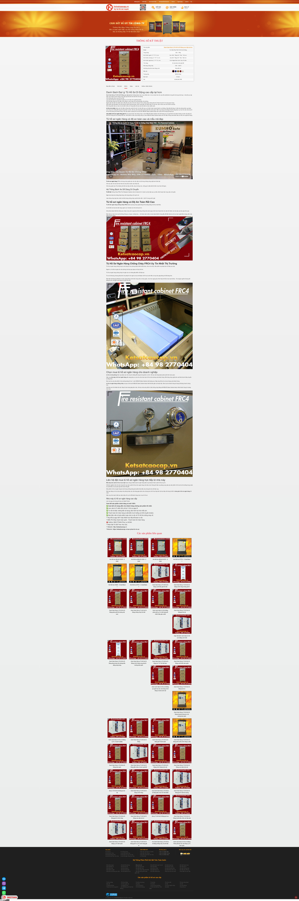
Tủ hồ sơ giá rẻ (139, 885)
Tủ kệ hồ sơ (183, 887)
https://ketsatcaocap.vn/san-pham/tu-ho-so (126, 529)
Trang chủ (137, 1)
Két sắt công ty (124, 868)
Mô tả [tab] (125, 86)
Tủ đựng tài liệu (110, 885)
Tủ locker (152, 884)
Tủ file (166, 884)
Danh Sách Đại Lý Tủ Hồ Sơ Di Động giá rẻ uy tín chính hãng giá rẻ (138, 843)
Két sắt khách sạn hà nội (156, 865)
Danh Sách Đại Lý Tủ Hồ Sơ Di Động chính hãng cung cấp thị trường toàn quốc (139, 663)
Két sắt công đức (125, 869)
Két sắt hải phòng (125, 865)
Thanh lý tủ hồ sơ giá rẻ (112, 887)
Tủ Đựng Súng (124, 851)
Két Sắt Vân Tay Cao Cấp (127, 854)
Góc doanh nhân (152, 1)
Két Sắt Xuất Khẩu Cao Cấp (147, 854)
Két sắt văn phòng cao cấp (113, 871)
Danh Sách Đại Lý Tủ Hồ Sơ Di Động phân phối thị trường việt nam (117, 612)
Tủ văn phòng (183, 885)
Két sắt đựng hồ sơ (125, 871)
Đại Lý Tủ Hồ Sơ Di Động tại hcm (160, 816)
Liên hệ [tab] (137, 86)
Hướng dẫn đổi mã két (164, 1)
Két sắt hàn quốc (169, 866)
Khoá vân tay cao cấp (170, 871)
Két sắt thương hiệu (170, 868)
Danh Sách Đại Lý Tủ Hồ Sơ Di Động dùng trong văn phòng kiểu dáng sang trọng (117, 663)
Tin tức (173, 1)
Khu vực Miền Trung (165, 853)
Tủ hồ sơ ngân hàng (170, 885)
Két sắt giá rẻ (183, 866)
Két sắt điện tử (110, 866)
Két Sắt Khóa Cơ (154, 869)
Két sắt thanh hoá (184, 865)
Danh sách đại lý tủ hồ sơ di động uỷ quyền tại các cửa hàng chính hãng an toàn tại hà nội (160, 688)
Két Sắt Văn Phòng (145, 853)
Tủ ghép (138, 884)
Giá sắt (108, 884)
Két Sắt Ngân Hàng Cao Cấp (127, 856)
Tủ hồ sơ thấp (124, 882)
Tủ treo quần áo (125, 884)
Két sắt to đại (109, 868)
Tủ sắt (181, 884)
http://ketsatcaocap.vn (120, 527)
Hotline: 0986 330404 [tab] (147, 86)
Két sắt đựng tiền (140, 866)
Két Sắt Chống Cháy (111, 854)
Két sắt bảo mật (140, 868)
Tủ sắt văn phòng (140, 882)
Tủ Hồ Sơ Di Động (140, 887)
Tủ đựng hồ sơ (124, 885)
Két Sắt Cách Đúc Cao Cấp (112, 856)
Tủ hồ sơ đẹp (109, 882)
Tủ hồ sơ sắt (168, 882)
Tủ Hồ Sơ (108, 851)
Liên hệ (186, 1)
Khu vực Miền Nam (164, 854)
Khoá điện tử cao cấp (185, 871)
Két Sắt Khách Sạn (125, 853)
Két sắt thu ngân (110, 869)
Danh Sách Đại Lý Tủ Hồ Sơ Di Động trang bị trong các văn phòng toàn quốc (182, 714)
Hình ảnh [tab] (119, 86)
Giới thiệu (144, 1)
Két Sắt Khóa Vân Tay (170, 869)
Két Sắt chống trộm (155, 871)
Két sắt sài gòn (110, 865)
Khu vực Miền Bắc (164, 851)
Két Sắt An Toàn (110, 853)
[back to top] (296, 897)
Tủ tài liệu (152, 882)
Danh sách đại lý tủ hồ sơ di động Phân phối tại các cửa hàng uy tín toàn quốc (181, 843)
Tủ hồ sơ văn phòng (155, 885)
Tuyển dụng (180, 1)
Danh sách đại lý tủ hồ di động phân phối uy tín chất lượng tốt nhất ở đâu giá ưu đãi (160, 612)
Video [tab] (131, 86)
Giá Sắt (167, 887)
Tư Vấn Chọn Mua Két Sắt (142, 869)
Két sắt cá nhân (154, 868)
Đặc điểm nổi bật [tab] (110, 86)
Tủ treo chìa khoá (184, 882)
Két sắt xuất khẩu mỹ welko (147, 851)
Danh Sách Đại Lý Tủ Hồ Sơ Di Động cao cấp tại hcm (119, 95)
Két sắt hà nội (124, 866)
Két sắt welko (153, 866)
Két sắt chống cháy (184, 868)
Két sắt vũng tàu (169, 865)
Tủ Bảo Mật (143, 856)
